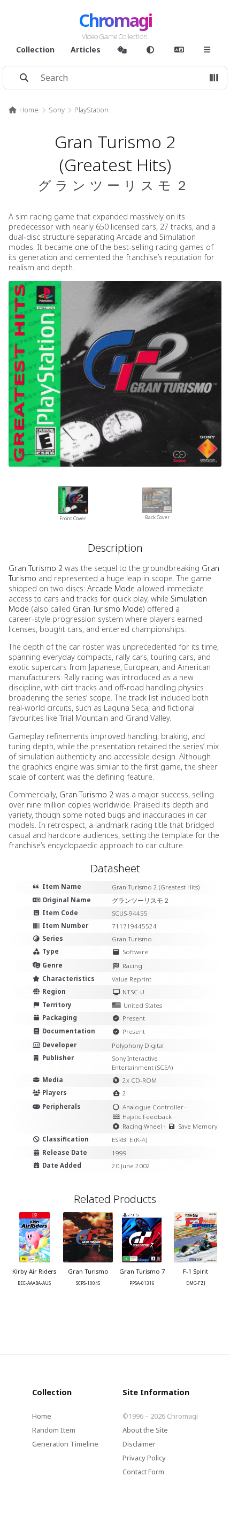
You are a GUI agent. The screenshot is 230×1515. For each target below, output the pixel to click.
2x (125, 1080)
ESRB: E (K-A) (129, 1140)
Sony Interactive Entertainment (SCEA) (142, 1062)
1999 (119, 1153)
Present (133, 1018)
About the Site (145, 1430)
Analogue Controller (152, 1107)
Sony (57, 110)
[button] (214, 77)
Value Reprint (131, 979)
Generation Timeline (65, 1444)
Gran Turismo (132, 939)
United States (143, 1005)
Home (29, 110)
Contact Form (143, 1471)
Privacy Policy (144, 1458)
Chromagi (115, 20)
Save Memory (197, 1126)
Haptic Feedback (147, 1117)
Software (135, 952)
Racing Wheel (142, 1126)
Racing (132, 966)
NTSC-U (133, 992)
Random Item (53, 1430)
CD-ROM (144, 1080)
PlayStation (91, 110)
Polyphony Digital (138, 1045)
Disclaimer (139, 1444)
